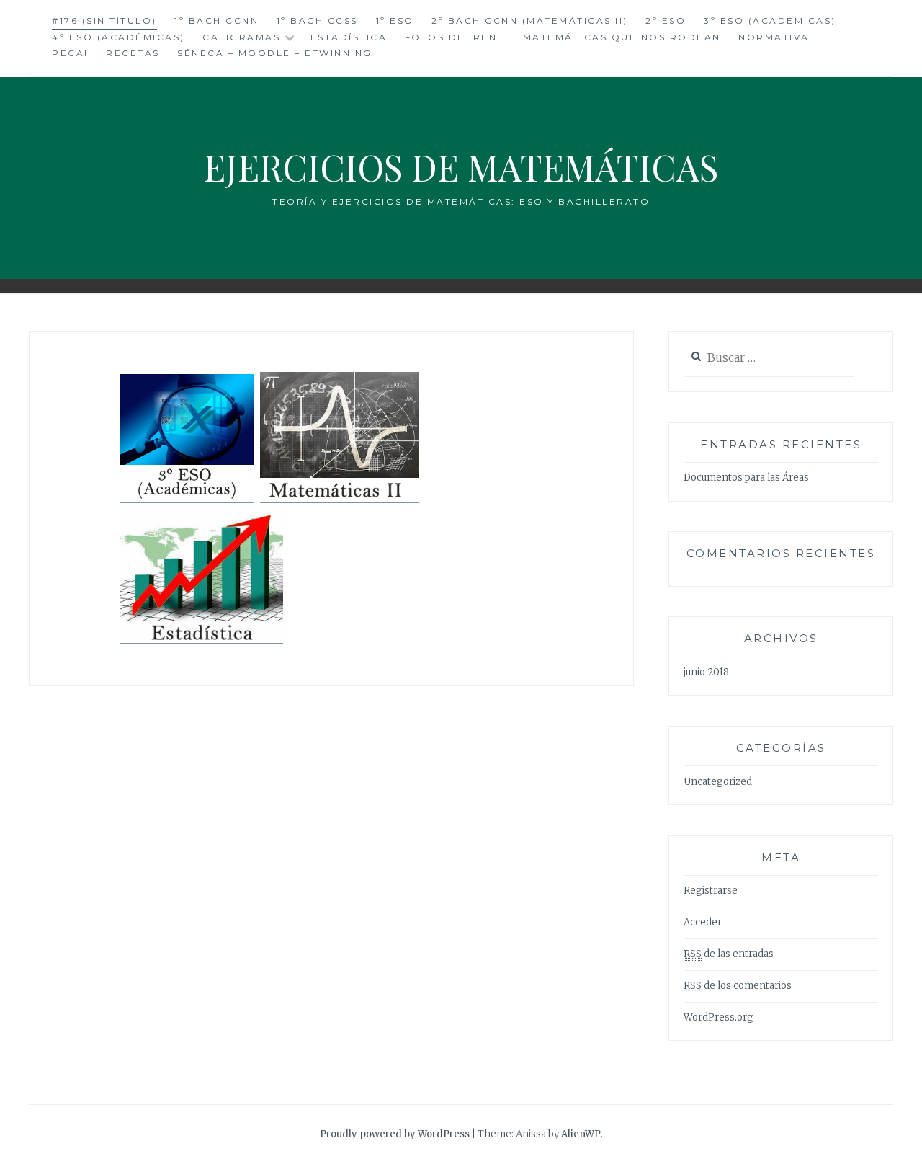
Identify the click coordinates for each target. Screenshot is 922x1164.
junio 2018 (706, 672)
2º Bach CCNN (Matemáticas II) (529, 20)
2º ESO (665, 20)
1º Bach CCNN (216, 20)
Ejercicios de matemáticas (461, 167)
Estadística (349, 37)
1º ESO (395, 20)
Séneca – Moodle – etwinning (274, 53)
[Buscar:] (769, 358)
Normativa (774, 37)
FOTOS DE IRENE (455, 37)
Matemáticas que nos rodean (622, 37)
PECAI (70, 53)
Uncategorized (718, 782)
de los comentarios (738, 985)
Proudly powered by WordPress (395, 1134)
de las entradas (729, 954)
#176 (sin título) (104, 20)
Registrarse (711, 890)
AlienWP (581, 1134)
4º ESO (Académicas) (118, 37)
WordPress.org (718, 1017)
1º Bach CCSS (317, 20)
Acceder (703, 922)
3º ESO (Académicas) (770, 20)
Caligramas (241, 37)
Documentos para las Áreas (746, 477)
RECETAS (133, 53)
